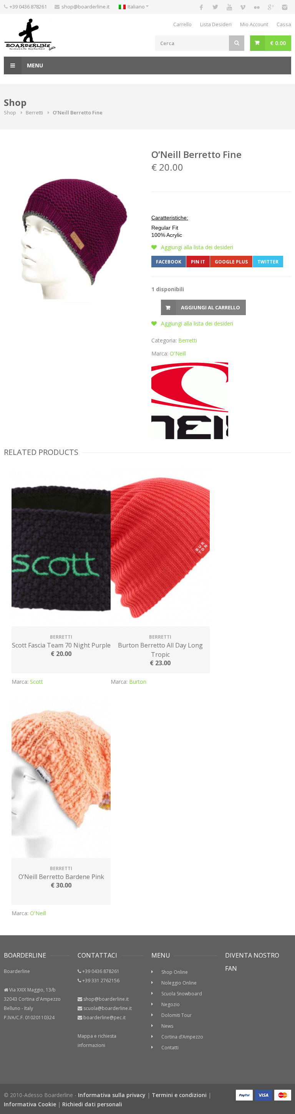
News (167, 1026)
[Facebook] (201, 7)
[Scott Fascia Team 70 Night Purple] (61, 547)
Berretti (34, 112)
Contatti (170, 1047)
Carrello (182, 24)
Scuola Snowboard (181, 993)
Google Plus (231, 261)
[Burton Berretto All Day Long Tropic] (160, 547)
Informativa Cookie (30, 1104)
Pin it (198, 261)
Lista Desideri (216, 24)
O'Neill (178, 353)
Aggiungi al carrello (210, 307)
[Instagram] (284, 7)
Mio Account (254, 24)
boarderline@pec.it (104, 1017)
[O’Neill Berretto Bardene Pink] (61, 779)
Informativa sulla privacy (112, 1095)
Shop (10, 112)
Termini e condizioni (179, 1095)
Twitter (267, 261)
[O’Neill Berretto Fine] (72, 237)
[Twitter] (215, 7)
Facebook (168, 261)
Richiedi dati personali (92, 1104)
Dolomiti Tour (176, 1015)
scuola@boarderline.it (107, 1008)
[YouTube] (229, 7)
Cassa (284, 24)
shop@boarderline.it (85, 6)
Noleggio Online (179, 983)
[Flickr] (257, 7)
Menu (34, 65)
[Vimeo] (243, 7)
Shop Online (174, 972)
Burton (137, 681)
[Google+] (270, 7)
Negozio (170, 1004)
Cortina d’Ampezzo (182, 1036)
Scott (36, 681)
